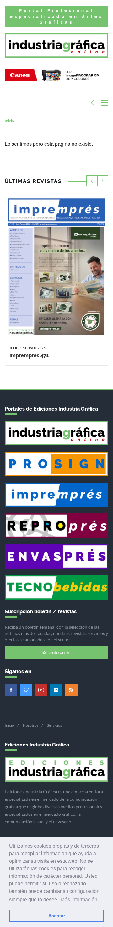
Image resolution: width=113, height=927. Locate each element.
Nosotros (30, 725)
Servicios (54, 725)
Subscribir (59, 652)
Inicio (9, 120)
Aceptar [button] (56, 915)
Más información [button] (79, 899)
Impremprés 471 (29, 356)
